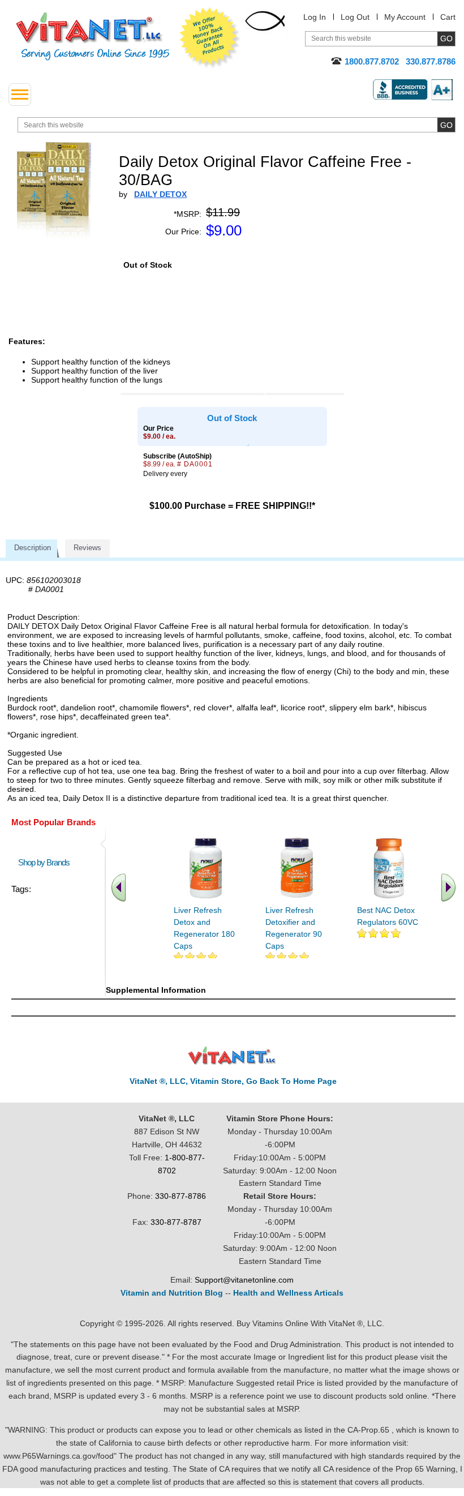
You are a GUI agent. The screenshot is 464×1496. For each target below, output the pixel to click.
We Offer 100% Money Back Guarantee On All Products (210, 38)
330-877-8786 (180, 1196)
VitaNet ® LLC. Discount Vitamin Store (232, 1056)
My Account (405, 17)
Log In (314, 17)
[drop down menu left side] (19, 94)
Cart (448, 17)
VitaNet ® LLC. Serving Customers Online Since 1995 (92, 36)
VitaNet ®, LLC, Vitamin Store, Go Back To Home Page (233, 1081)
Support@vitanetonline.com (244, 1279)
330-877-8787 (176, 1222)
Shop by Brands (46, 862)
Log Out (355, 17)
